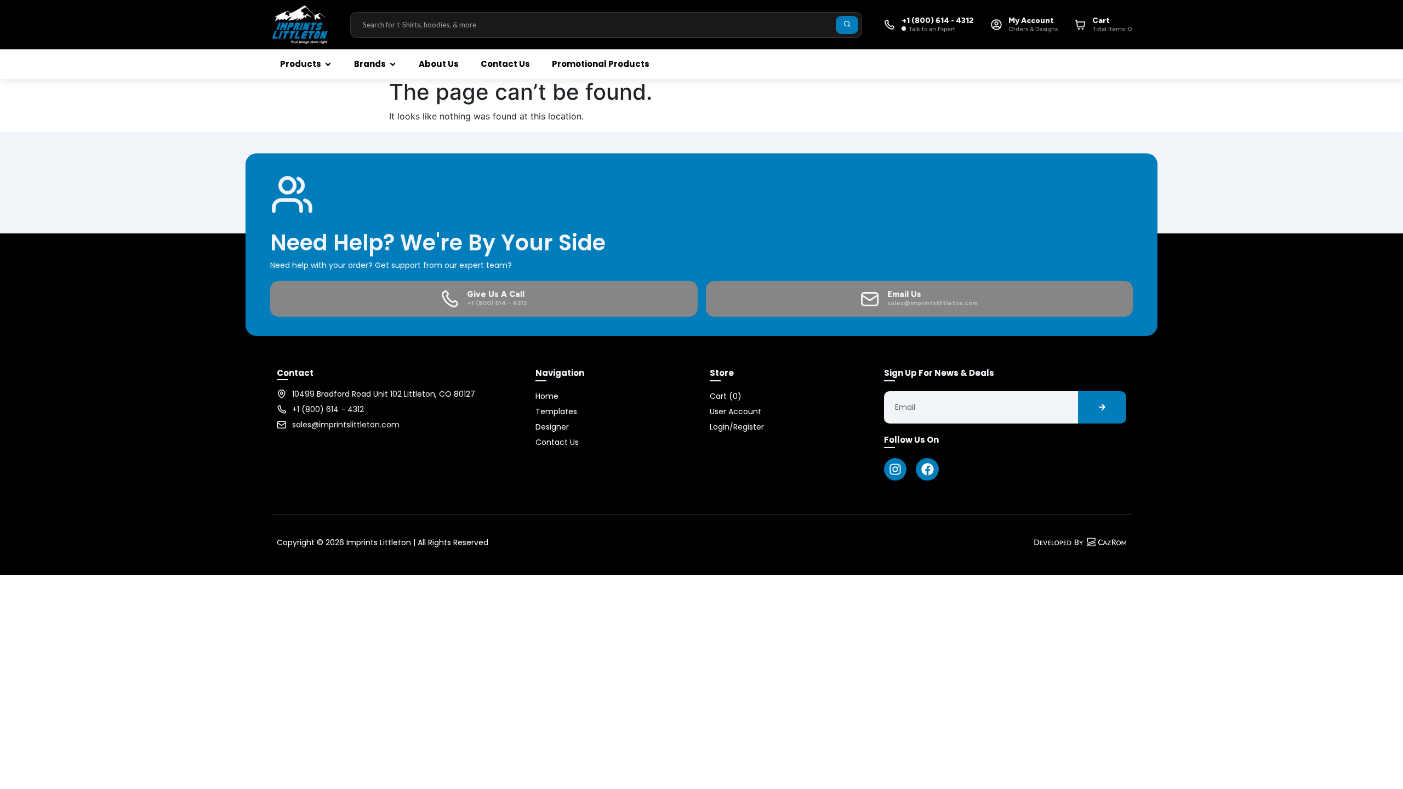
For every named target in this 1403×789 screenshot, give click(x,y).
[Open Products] (328, 64)
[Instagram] (895, 469)
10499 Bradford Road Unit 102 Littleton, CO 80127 (383, 394)
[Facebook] (927, 469)
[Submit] (847, 25)
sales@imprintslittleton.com (346, 425)
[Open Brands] (393, 64)
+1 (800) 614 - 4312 (328, 409)
